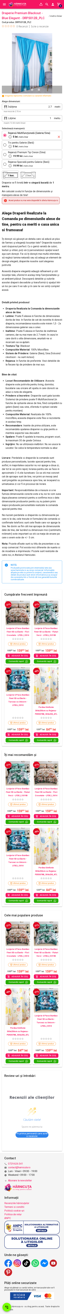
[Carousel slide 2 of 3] (32, 89)
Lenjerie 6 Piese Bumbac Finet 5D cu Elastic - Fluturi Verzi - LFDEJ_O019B (46, 631)
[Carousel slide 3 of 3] (39, 89)
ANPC (7, 1218)
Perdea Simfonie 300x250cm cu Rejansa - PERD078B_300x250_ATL (46, 710)
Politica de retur (13, 1214)
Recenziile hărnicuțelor (16, 1203)
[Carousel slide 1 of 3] (25, 89)
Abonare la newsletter (20, 1180)
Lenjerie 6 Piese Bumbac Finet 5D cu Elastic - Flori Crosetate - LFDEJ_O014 (17, 631)
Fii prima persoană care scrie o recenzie (32, 1135)
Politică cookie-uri (14, 1210)
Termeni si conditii (14, 1206)
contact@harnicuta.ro (19, 1167)
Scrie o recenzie (40, 26)
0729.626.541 (15, 1163)
